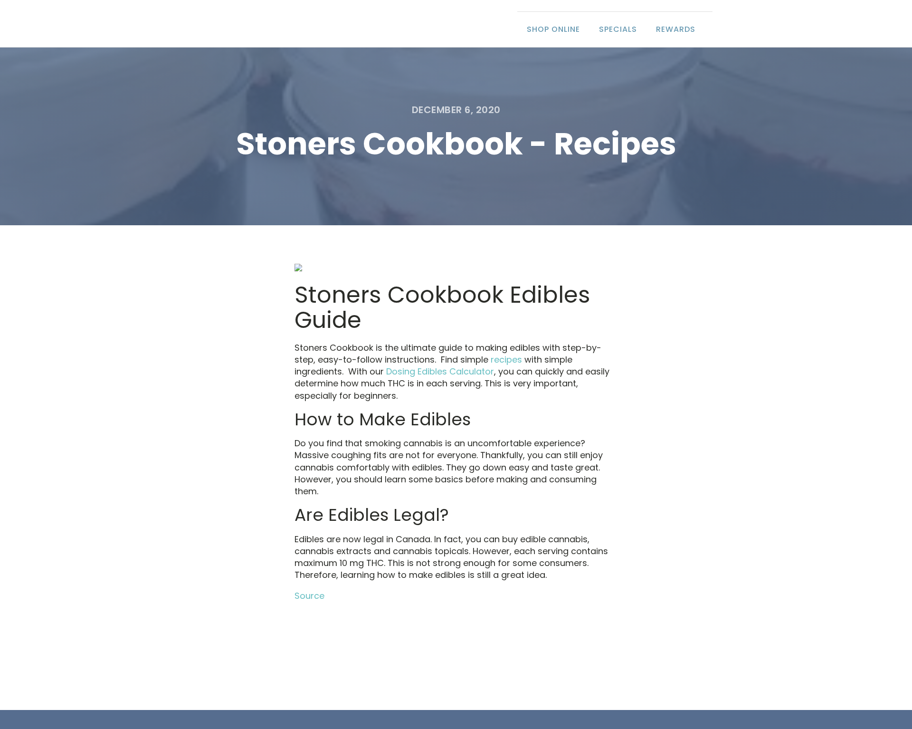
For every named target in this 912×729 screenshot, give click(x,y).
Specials (618, 29)
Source (309, 596)
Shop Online (553, 29)
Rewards (675, 29)
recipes (506, 359)
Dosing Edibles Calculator (440, 371)
